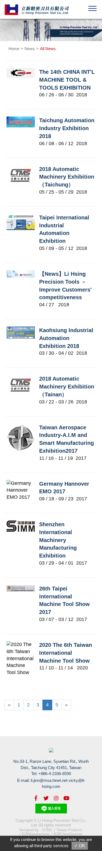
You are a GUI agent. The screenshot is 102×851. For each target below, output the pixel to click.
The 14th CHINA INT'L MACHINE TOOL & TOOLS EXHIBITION (67, 79)
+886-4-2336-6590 (54, 773)
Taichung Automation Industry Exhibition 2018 (66, 128)
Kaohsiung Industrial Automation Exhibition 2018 (66, 338)
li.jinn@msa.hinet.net (49, 780)
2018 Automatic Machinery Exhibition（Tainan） (66, 386)
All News (48, 48)
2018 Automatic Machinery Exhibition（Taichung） (66, 177)
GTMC (47, 830)
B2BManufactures (35, 834)
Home (13, 48)
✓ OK (79, 845)
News (29, 48)
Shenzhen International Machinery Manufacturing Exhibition (58, 540)
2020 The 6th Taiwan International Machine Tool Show (65, 652)
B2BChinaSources (68, 834)
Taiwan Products (69, 830)
